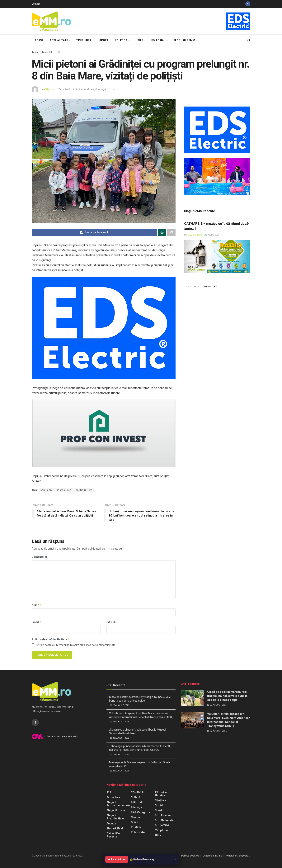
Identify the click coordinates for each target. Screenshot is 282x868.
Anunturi (111, 823)
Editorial (158, 40)
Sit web (110, 622)
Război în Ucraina (161, 794)
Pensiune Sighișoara (237, 855)
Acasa (39, 40)
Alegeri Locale (115, 810)
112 (58, 52)
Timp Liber (83, 40)
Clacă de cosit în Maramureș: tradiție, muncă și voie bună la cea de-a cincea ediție (227, 696)
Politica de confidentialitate (50, 639)
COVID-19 (137, 792)
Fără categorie (140, 812)
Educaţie (100, 89)
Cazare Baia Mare (212, 855)
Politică (121, 40)
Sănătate (160, 800)
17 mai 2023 (63, 89)
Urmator (210, 286)
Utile (139, 40)
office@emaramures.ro (46, 711)
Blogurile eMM (184, 40)
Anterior (193, 286)
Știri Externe (163, 815)
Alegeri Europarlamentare (118, 804)
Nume (37, 605)
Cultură (135, 797)
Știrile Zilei (162, 825)
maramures (64, 490)
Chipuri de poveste (113, 835)
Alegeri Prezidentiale (115, 817)
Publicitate (138, 832)
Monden (136, 817)
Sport (104, 40)
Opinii (134, 822)
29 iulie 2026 (212, 235)
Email (36, 622)
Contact (36, 3)
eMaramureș (194, 235)
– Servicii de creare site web (60, 736)
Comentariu (39, 556)
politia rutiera (84, 490)
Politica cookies (190, 855)
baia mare (46, 490)
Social (159, 805)
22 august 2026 (120, 705)
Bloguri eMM (114, 828)
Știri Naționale (164, 820)
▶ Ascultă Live (116, 859)
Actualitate (59, 40)
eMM (46, 89)
